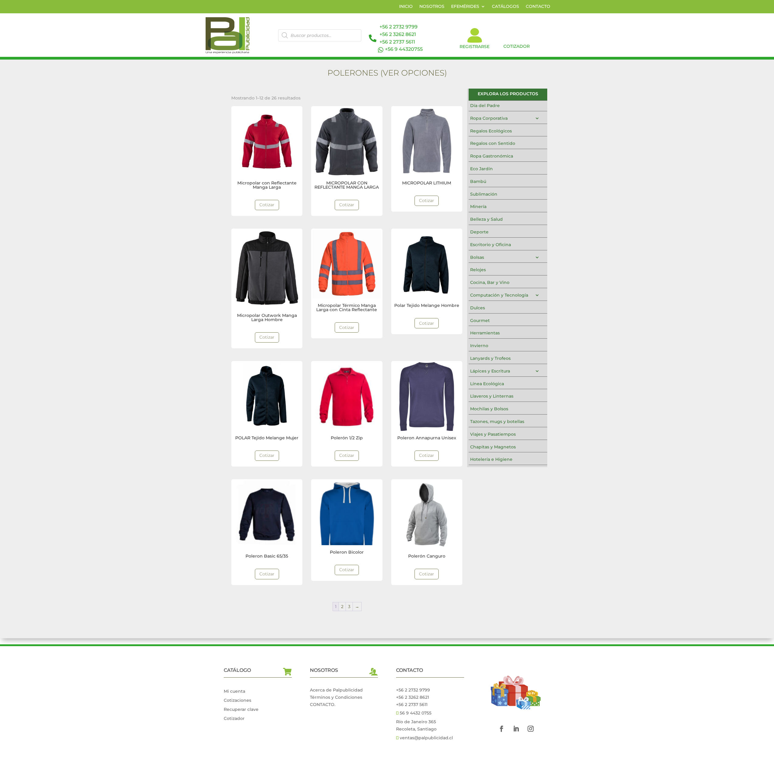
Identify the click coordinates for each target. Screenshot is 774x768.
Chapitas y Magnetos (493, 447)
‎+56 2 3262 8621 (412, 697)
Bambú (478, 181)
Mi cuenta (234, 691)
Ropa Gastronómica (491, 156)
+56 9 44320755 (404, 49)
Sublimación (483, 194)
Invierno (479, 345)
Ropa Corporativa (489, 118)
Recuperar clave (241, 709)
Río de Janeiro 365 (416, 721)
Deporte (479, 232)
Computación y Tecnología (499, 295)
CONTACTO (538, 6)
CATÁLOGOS (505, 6)
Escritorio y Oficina (490, 244)
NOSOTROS (431, 6)
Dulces (477, 308)
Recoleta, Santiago (416, 729)
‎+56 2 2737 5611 (397, 42)
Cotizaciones (237, 700)
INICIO (406, 6)
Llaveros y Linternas (491, 396)
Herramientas (485, 333)
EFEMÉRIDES (465, 6)
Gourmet (480, 320)
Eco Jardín (481, 168)
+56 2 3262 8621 (397, 34)
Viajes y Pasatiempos (493, 434)
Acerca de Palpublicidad (336, 690)
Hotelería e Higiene (491, 459)
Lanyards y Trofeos (490, 358)
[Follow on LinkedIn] (516, 729)
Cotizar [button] (267, 204)
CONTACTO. (322, 704)
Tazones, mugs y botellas (497, 421)
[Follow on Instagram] (531, 729)
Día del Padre (485, 105)
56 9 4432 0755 (414, 713)
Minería (478, 206)
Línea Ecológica (487, 383)
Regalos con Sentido (492, 143)
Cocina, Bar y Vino (489, 282)
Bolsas (477, 257)
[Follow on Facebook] (502, 729)
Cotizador (234, 718)
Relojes (478, 269)
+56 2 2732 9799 (398, 27)
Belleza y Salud (486, 219)
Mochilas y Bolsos (489, 409)
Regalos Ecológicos (491, 131)
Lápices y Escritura (490, 371)
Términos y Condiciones (336, 697)
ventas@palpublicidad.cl (426, 737)
